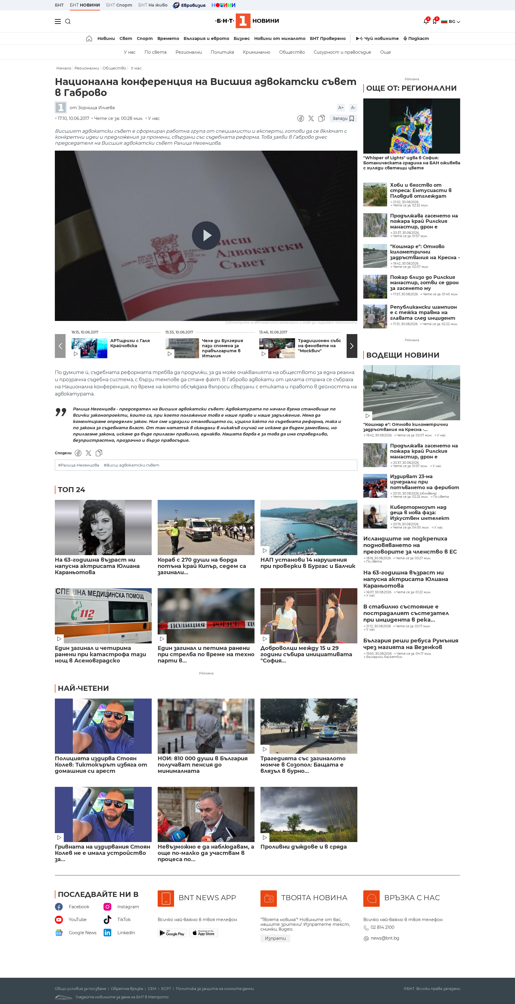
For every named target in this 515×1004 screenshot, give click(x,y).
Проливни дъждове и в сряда (303, 847)
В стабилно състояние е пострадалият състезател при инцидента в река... (406, 613)
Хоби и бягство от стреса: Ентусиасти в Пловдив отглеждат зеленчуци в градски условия (421, 191)
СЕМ (152, 989)
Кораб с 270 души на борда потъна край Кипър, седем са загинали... (202, 566)
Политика (222, 52)
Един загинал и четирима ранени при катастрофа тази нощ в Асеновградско (100, 654)
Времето (168, 38)
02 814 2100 (382, 927)
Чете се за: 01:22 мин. (413, 592)
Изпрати (275, 938)
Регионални (189, 52)
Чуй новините (381, 38)
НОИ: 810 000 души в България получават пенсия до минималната (203, 765)
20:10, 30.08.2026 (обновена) (415, 493)
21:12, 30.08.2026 (378, 626)
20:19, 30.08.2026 (405, 524)
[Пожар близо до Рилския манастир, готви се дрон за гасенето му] (375, 287)
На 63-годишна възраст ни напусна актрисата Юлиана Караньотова (97, 566)
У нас (130, 52)
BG (453, 21)
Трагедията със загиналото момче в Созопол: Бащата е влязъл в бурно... (303, 765)
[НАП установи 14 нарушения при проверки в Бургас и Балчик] (308, 527)
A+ (341, 107)
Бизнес (242, 38)
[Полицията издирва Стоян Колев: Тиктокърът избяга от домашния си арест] (103, 726)
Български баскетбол (384, 657)
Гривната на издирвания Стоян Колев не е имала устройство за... (102, 853)
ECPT (166, 989)
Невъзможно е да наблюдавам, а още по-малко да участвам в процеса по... (206, 853)
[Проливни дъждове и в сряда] (308, 814)
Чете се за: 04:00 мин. (411, 527)
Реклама (206, 673)
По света (156, 52)
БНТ (59, 5)
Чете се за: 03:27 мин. (413, 558)
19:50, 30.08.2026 (379, 654)
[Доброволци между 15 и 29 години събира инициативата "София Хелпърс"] (308, 615)
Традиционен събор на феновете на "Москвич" (321, 345)
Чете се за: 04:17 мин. (414, 654)
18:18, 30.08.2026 (378, 558)
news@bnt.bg (385, 938)
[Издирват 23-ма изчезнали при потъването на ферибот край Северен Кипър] (375, 486)
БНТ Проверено (328, 38)
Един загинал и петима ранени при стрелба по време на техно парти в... (206, 654)
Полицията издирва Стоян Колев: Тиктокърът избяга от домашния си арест (101, 765)
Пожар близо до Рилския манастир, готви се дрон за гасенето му (424, 283)
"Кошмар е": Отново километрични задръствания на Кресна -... (405, 427)
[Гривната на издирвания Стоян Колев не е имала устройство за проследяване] (103, 814)
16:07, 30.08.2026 (378, 592)
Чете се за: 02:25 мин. (410, 497)
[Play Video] (206, 235)
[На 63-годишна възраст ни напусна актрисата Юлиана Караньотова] (103, 527)
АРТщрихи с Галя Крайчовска (130, 343)
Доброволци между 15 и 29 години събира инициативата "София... (306, 654)
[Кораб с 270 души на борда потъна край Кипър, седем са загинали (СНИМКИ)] (206, 527)
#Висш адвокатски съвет (131, 465)
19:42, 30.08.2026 (379, 435)
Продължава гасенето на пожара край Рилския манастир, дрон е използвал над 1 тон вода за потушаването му (424, 221)
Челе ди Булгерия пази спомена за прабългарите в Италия (222, 348)
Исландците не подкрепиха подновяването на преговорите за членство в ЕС (410, 545)
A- (353, 107)
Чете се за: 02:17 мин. (413, 626)
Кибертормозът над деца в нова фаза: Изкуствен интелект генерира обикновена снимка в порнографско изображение (421, 513)
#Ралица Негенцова (78, 465)
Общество (292, 52)
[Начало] (89, 38)
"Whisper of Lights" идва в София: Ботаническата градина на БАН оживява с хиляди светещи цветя (411, 163)
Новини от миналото (279, 38)
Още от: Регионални (411, 88)
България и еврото (206, 38)
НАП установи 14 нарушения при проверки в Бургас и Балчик (308, 563)
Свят (126, 38)
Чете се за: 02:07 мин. (414, 435)
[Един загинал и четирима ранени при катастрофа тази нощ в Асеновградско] (103, 615)
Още (385, 52)
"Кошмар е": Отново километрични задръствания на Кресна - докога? (425, 252)
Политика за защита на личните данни (215, 989)
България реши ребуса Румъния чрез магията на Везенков (410, 644)
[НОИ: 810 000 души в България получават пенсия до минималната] (206, 726)
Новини (106, 38)
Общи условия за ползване (80, 989)
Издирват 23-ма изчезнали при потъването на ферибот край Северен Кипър (424, 482)
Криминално (256, 52)
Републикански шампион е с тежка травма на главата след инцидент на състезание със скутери (423, 313)
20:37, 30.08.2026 (406, 463)
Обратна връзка (127, 989)
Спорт (145, 38)
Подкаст (418, 38)
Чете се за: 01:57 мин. (410, 466)
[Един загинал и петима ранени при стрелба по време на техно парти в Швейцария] (206, 615)
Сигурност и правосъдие (342, 52)
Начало (63, 68)
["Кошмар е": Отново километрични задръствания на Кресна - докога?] (375, 256)
